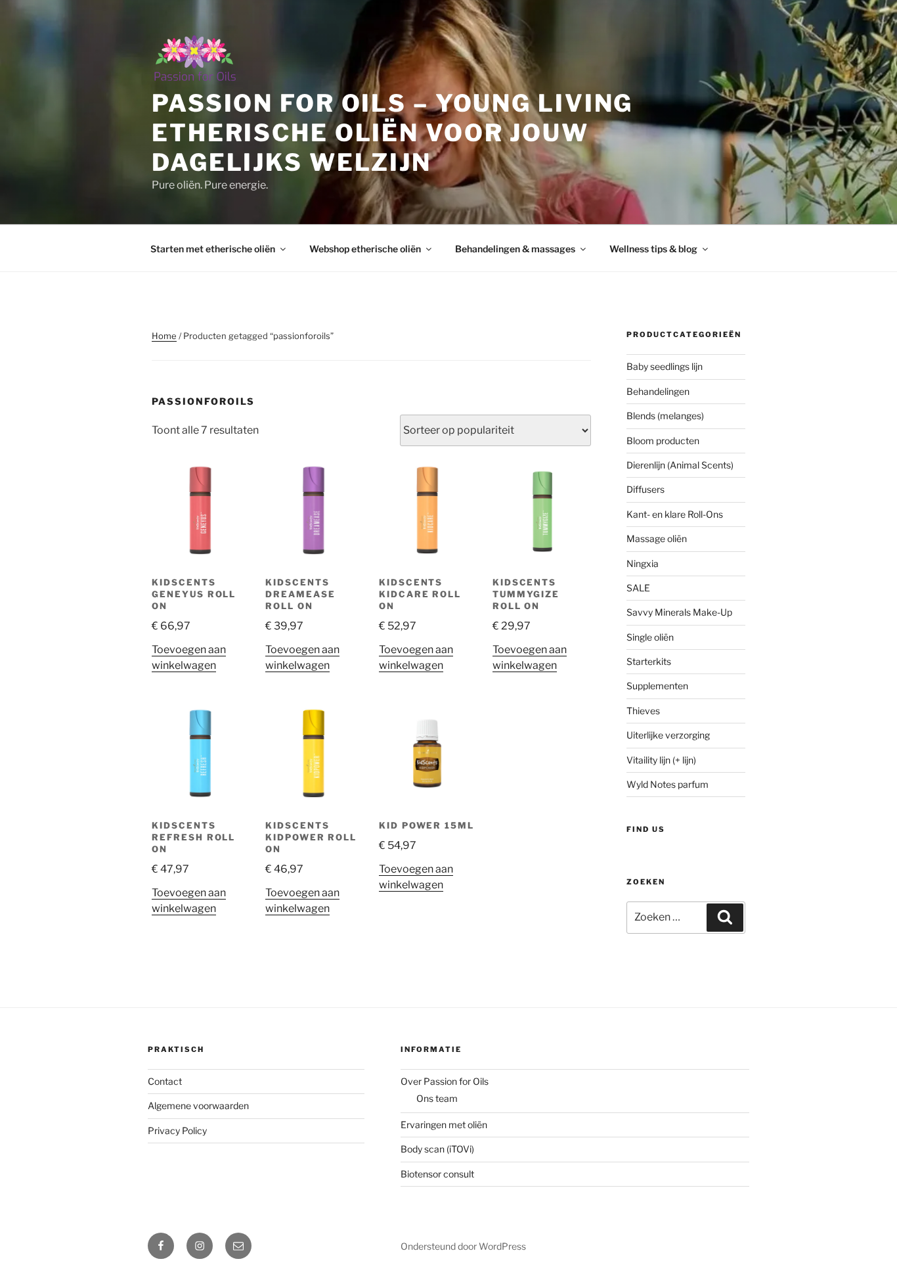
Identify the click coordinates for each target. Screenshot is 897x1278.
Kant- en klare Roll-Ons (674, 514)
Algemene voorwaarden (198, 1105)
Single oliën (650, 637)
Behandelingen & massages (515, 248)
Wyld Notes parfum (667, 784)
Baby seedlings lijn (664, 366)
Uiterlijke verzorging (668, 735)
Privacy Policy (177, 1130)
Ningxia (642, 563)
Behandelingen (657, 391)
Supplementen (657, 685)
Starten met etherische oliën (212, 248)
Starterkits (648, 661)
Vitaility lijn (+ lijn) (661, 759)
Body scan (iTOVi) (437, 1148)
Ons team (437, 1098)
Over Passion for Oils (445, 1081)
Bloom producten (662, 440)
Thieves (643, 710)
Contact (165, 1081)
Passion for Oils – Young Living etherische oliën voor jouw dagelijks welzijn (392, 133)
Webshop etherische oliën (365, 248)
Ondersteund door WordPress (463, 1246)
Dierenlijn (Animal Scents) (679, 464)
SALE (638, 587)
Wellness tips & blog (653, 248)
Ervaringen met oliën (444, 1124)
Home (164, 336)
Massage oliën (656, 538)
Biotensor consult (437, 1173)
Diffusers (645, 489)
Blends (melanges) (665, 415)
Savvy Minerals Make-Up (679, 612)
